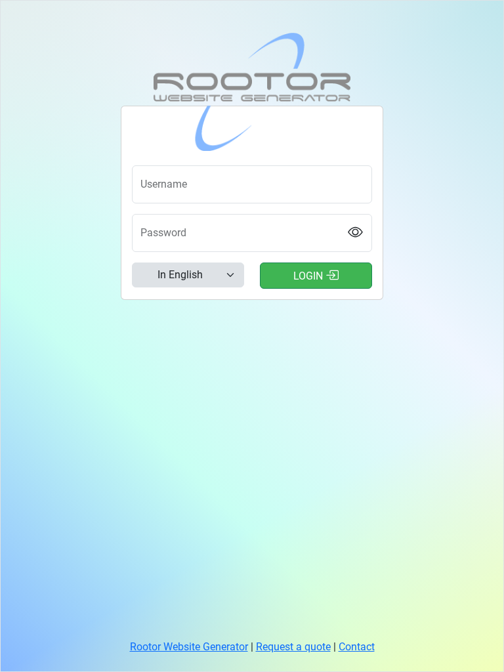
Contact (357, 646)
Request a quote (293, 646)
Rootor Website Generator (189, 646)
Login (309, 276)
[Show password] (356, 233)
